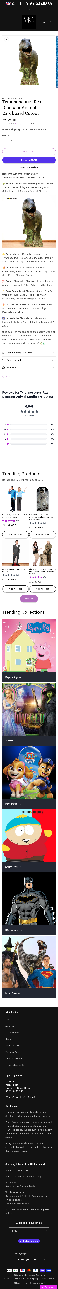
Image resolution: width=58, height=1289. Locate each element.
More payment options (29, 167)
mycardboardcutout (27, 1275)
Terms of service (47, 1279)
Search (8, 1019)
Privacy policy (32, 1279)
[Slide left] (23, 93)
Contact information (38, 1283)
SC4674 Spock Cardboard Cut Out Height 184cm (14, 516)
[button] (6, 22)
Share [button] (8, 377)
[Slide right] (35, 93)
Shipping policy (20, 1283)
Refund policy (18, 1279)
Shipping (18, 124)
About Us (9, 1026)
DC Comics (12, 930)
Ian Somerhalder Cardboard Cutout (13, 570)
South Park (11, 867)
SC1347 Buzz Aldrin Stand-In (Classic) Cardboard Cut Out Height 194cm (41, 517)
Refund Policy (12, 1045)
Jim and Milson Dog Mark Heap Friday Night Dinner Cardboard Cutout (42, 571)
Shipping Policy (13, 1052)
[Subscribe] (45, 1230)
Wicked (9, 740)
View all (29, 598)
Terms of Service (13, 1058)
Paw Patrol (11, 803)
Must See (11, 993)
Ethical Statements (14, 1065)
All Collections (12, 1032)
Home (8, 1039)
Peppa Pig (11, 677)
